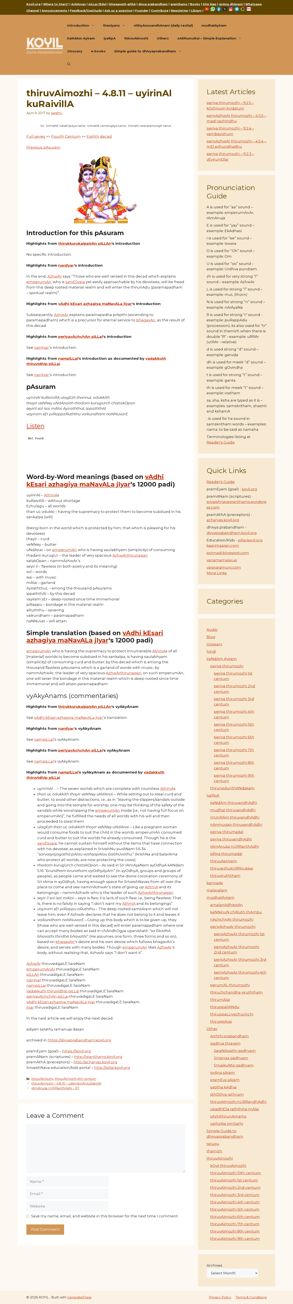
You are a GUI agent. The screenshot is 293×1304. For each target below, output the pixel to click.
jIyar (30, 1007)
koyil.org (249, 489)
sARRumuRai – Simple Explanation (206, 38)
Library (196, 10)
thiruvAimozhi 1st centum (234, 1180)
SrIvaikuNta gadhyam (234, 1065)
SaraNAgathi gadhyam (235, 1051)
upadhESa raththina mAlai (234, 1109)
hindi (211, 651)
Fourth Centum (66, 136)
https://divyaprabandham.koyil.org (79, 1040)
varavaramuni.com (224, 567)
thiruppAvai (221, 1021)
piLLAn (32, 974)
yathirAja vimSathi (226, 1123)
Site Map (209, 4)
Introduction (78, 25)
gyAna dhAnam (231, 4)
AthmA (50, 495)
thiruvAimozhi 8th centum (235, 1231)
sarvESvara (75, 282)
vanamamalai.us (222, 560)
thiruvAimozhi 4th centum (75, 1079)
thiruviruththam (225, 875)
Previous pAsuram (43, 147)
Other (212, 1029)
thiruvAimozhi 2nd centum (235, 1187)
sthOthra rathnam (227, 1094)
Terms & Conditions (251, 1297)
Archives (214, 1265)
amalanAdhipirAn (226, 905)
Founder (141, 10)
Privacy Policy (220, 1297)
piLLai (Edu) (97, 4)
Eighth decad (99, 136)
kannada (215, 883)
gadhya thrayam (225, 1043)
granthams (178, 4)
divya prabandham (153, 4)
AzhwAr (54, 276)
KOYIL (44, 42)
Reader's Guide (221, 442)
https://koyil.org (76, 1051)
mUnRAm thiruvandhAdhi (234, 817)
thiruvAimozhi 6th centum (235, 1217)
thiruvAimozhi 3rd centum (235, 1195)
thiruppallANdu (224, 1007)
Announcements (54, 10)
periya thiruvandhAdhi (231, 839)
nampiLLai (68, 358)
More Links (217, 573)
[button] (69, 64)
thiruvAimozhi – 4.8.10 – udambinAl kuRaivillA (66, 1083)
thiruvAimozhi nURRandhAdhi (238, 1102)
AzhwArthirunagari (130, 555)
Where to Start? (56, 4)
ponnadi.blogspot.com (228, 553)
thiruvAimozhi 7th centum (235, 1224)
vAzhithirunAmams (228, 1116)
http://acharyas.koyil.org (95, 1062)
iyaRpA (110, 38)
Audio (212, 629)
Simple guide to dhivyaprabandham (145, 51)
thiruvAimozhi (136, 38)
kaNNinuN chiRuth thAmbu (236, 912)
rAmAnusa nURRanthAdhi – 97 (55, 1088)
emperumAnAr (40, 969)
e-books (98, 51)
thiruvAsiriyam (223, 861)
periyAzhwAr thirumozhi (232, 927)
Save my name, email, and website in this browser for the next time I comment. (104, 1216)
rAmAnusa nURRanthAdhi (234, 846)
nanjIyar (66, 265)
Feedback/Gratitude (86, 10)
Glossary (74, 51)
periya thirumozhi (226, 666)
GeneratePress (79, 1297)
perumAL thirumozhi (230, 985)
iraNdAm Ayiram (81, 38)
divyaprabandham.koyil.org (232, 533)
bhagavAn (145, 320)
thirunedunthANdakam (232, 788)
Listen (35, 426)
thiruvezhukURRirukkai (231, 868)
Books (195, 4)
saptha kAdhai (223, 1087)
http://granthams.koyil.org (98, 1057)
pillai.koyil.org (250, 540)
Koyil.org (33, 4)
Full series (35, 136)
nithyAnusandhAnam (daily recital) (163, 25)
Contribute (159, 10)
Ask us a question (118, 10)
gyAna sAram (222, 1072)
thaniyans (111, 25)
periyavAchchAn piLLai (80, 336)
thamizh (214, 1151)
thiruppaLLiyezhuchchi (231, 1014)
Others (163, 38)
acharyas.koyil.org (223, 520)
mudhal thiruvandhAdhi (232, 810)
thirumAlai (220, 999)
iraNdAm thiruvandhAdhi (233, 803)
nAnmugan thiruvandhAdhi (236, 824)
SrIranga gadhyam (231, 1058)
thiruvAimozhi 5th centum (235, 1209)
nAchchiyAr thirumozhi (231, 919)
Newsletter (179, 10)
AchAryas (78, 4)
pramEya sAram (225, 1080)
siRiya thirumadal (226, 854)
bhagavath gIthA (122, 4)
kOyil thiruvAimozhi (228, 1165)
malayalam (217, 890)
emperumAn (38, 282)
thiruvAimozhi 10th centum (235, 1173)
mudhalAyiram (214, 25)
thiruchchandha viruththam (236, 992)
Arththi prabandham (229, 1036)
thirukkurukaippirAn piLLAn (84, 243)
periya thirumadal (226, 832)
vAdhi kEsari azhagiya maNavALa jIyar (95, 304)
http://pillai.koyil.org (112, 1067)
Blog (211, 637)
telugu (213, 1144)
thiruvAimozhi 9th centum (235, 1238)
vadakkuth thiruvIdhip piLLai (52, 991)
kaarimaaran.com (223, 545)
